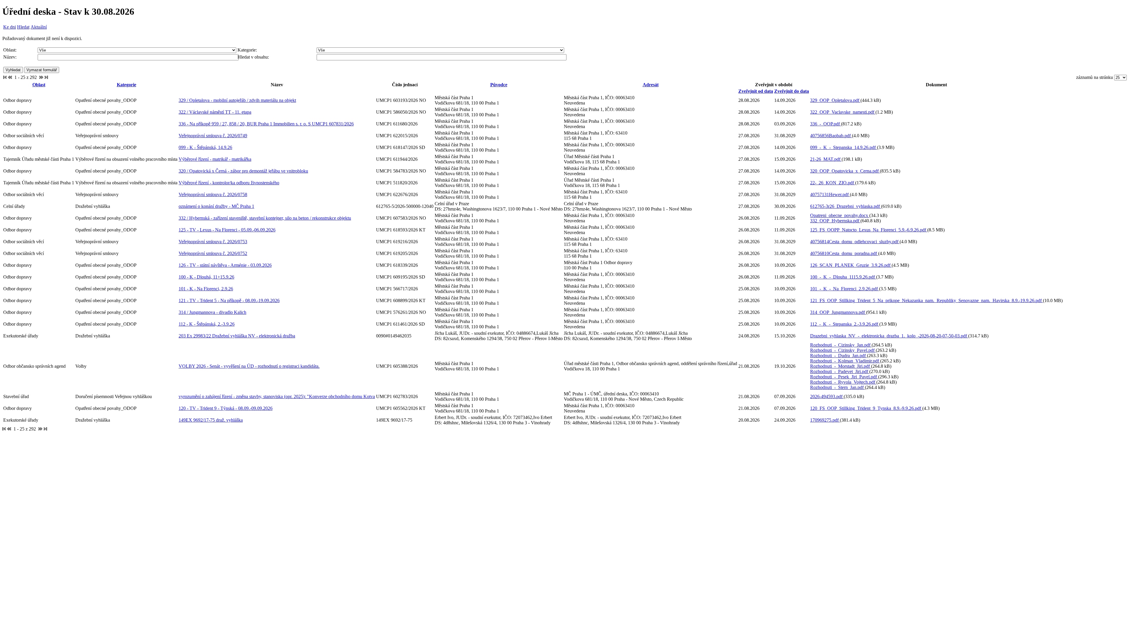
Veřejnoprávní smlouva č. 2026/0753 (213, 241)
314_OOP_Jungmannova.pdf (838, 312)
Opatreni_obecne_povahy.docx (839, 215)
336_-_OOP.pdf (825, 123)
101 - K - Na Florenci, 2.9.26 (206, 288)
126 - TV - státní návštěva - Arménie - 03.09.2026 (225, 265)
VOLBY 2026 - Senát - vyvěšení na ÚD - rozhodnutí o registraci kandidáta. (249, 366)
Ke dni (9, 26)
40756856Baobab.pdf (831, 135)
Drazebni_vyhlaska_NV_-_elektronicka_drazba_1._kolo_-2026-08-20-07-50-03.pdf (889, 335)
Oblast (38, 84)
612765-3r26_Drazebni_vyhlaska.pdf (845, 206)
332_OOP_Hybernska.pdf (835, 220)
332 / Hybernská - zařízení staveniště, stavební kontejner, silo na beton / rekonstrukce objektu (265, 218)
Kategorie (126, 84)
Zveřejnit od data (755, 91)
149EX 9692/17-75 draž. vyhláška (211, 420)
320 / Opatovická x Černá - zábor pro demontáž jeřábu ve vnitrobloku (243, 170)
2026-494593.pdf (827, 396)
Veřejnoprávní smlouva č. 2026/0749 (213, 135)
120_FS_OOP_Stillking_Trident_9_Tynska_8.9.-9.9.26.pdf (866, 408)
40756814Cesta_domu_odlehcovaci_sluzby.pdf (855, 241)
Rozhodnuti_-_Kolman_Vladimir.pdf (845, 360)
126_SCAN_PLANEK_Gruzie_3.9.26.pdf (851, 265)
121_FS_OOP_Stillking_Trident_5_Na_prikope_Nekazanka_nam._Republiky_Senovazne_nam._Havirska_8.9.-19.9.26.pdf (926, 300)
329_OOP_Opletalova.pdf (835, 100)
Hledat (23, 26)
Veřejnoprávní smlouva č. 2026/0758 (213, 194)
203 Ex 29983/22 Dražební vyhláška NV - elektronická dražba (237, 335)
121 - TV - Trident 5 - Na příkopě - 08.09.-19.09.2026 (229, 300)
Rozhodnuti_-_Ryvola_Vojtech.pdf (843, 382)
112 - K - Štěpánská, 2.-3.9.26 (207, 324)
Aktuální (39, 26)
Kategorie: (247, 49)
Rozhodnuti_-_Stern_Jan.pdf (837, 387)
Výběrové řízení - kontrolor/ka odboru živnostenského (229, 182)
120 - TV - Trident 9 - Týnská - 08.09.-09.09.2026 (225, 408)
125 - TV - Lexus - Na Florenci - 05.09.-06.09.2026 (227, 229)
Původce (498, 84)
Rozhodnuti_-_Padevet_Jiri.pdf (839, 371)
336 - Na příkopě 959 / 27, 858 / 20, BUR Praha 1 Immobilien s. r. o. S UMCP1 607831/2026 (266, 123)
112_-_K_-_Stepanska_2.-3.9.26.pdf (844, 324)
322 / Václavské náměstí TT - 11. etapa (215, 112)
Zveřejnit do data (791, 91)
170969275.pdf (825, 420)
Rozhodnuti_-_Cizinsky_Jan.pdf (841, 344)
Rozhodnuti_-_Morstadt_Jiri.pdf (840, 366)
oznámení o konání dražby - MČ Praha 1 (216, 206)
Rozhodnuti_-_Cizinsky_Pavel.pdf (843, 350)
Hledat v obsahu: (253, 56)
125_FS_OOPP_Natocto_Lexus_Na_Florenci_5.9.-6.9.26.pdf (868, 229)
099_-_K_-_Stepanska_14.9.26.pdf (843, 147)
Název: (9, 56)
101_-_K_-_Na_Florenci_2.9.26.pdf (844, 288)
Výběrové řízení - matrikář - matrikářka (215, 159)
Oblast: (9, 49)
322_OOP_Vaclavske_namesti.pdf (842, 112)
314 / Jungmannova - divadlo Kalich (212, 312)
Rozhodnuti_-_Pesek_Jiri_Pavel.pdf (844, 376)
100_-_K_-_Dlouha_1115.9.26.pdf (843, 276)
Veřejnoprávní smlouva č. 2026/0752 (213, 253)
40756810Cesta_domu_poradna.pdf (844, 253)
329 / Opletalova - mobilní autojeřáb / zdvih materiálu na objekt (237, 100)
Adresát (651, 84)
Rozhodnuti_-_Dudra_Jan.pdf (838, 355)
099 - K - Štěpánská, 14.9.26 (205, 147)
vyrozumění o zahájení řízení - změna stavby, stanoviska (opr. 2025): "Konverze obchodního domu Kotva (277, 396)
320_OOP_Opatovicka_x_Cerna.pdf (845, 170)
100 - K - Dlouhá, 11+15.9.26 (206, 276)
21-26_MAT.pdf (826, 159)
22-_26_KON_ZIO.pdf (832, 182)
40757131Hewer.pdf (830, 194)
